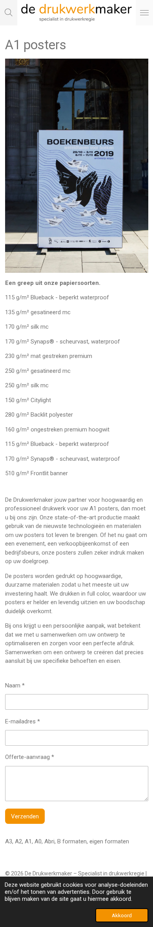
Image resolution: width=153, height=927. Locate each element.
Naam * (15, 685)
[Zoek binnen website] (8, 12)
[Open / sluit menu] (144, 12)
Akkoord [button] (122, 915)
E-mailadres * (22, 721)
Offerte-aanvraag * (29, 757)
